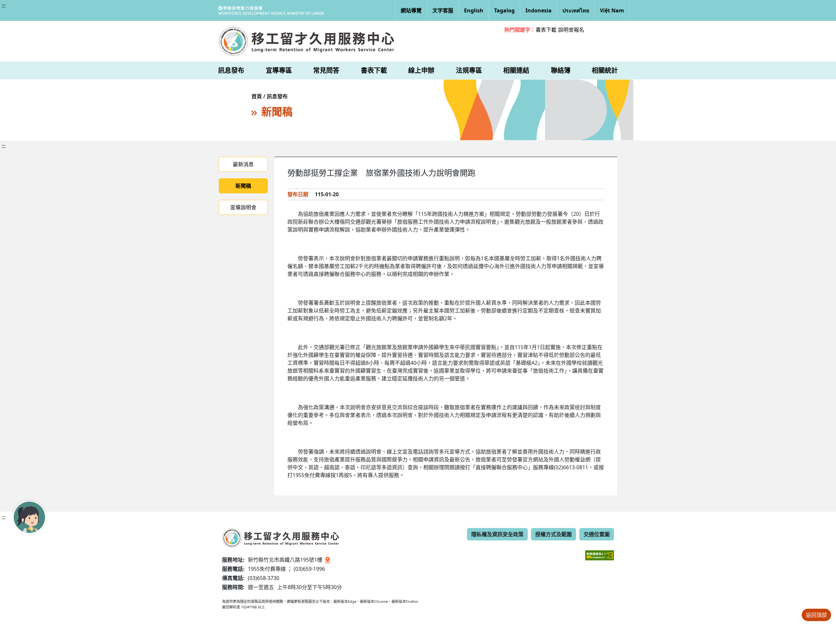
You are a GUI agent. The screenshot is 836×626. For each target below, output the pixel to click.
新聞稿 (243, 185)
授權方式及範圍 (553, 534)
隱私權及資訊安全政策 (497, 534)
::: (4, 5)
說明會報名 (571, 29)
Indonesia (538, 10)
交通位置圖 (597, 534)
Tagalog (504, 10)
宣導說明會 (243, 207)
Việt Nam (612, 10)
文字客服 (442, 10)
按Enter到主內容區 (59, 11)
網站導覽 (411, 10)
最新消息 (243, 164)
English (473, 10)
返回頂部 (816, 614)
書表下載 (546, 29)
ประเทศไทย (575, 10)
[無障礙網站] (599, 550)
